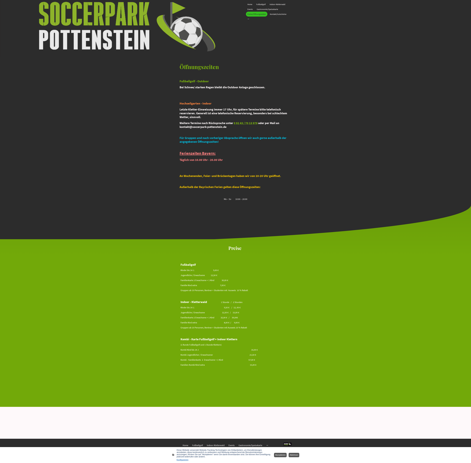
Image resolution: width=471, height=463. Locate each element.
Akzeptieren (280, 455)
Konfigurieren (182, 460)
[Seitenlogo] (287, 444)
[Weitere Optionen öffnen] (248, 19)
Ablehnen (294, 455)
